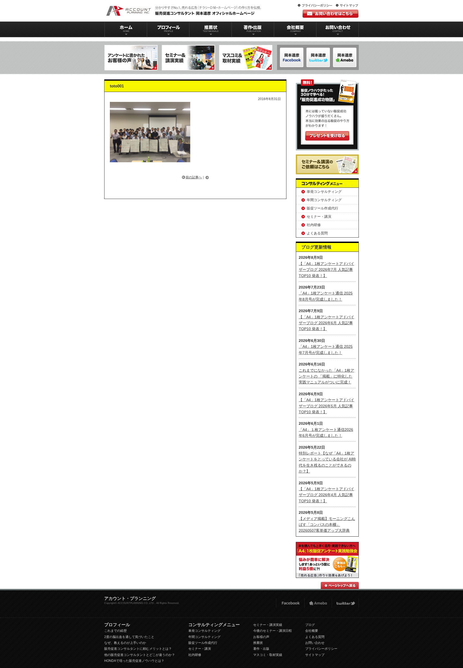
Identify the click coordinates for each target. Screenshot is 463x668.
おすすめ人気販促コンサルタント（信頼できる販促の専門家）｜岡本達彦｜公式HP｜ (184, 10)
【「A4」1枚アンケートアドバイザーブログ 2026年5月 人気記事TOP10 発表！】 (326, 406)
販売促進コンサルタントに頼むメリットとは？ (138, 649)
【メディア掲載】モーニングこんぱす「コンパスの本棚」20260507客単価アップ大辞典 (327, 524)
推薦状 (210, 29)
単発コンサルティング (324, 192)
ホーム (125, 29)
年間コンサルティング (324, 200)
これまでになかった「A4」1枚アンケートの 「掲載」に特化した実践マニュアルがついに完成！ (326, 376)
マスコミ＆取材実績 (245, 58)
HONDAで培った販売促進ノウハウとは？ (134, 661)
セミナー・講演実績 (267, 625)
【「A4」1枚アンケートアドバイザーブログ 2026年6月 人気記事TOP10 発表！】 (326, 323)
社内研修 (314, 225)
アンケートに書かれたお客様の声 (131, 58)
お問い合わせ (337, 29)
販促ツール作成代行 (322, 208)
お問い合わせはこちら (330, 13)
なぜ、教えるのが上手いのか (125, 643)
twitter (345, 603)
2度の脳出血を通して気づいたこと (129, 637)
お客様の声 (261, 637)
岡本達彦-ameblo (318, 57)
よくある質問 (317, 233)
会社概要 (295, 29)
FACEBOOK (290, 603)
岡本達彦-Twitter (345, 57)
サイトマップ (347, 6)
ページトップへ (340, 585)
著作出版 (253, 29)
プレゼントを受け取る (327, 136)
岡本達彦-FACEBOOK (292, 57)
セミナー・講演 (319, 217)
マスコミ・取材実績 (267, 655)
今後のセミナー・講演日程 (272, 631)
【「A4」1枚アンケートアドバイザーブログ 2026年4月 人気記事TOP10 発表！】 (326, 495)
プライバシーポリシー (316, 6)
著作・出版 (261, 649)
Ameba (318, 603)
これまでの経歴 (115, 631)
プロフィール (168, 29)
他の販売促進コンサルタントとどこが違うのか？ (139, 655)
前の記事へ (194, 177)
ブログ (310, 625)
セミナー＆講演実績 (188, 58)
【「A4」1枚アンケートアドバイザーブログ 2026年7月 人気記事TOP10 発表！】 (326, 269)
